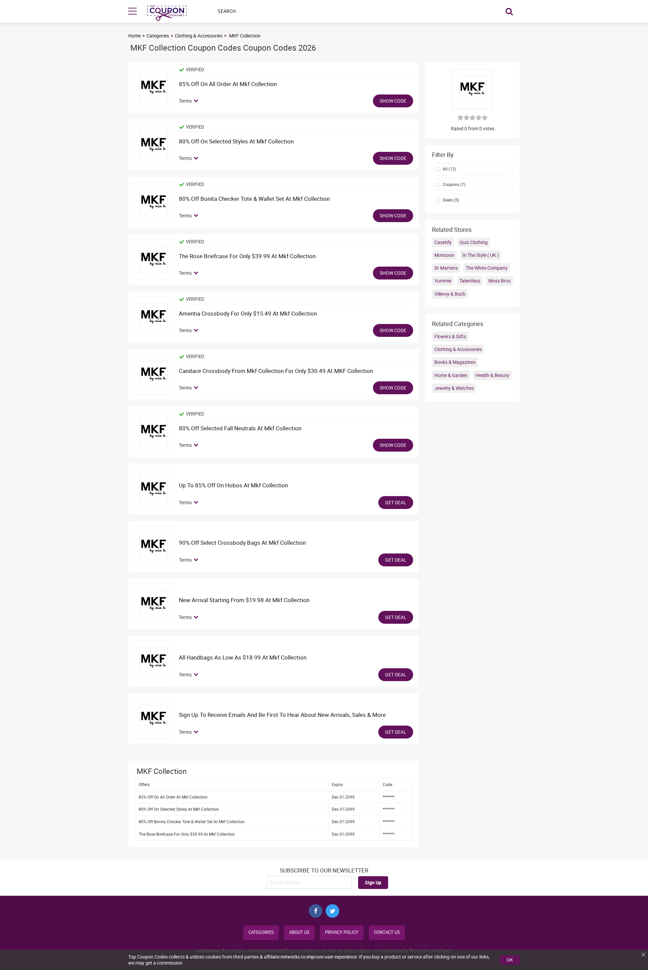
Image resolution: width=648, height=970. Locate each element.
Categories (157, 35)
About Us (299, 932)
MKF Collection (245, 35)
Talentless (469, 280)
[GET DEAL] (153, 489)
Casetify (443, 242)
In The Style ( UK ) (480, 255)
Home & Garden (450, 375)
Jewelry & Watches (454, 388)
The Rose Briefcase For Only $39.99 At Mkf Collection (247, 256)
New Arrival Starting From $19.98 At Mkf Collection (244, 600)
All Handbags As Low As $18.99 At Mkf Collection (242, 658)
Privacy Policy (341, 932)
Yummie (442, 280)
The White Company (487, 268)
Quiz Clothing (474, 242)
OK (510, 959)
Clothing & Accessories (198, 35)
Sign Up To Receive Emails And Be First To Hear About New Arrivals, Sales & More (282, 715)
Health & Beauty (492, 375)
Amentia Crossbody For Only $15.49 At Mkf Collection (248, 314)
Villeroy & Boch (449, 294)
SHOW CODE (393, 101)
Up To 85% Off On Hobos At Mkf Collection (233, 485)
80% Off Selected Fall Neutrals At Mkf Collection (240, 428)
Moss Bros (499, 280)
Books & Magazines (455, 362)
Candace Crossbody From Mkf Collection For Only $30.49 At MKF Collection (276, 371)
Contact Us (387, 932)
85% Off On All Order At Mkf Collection (228, 84)
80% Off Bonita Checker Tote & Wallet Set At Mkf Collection (254, 199)
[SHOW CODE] (153, 87)
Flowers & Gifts (450, 336)
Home (134, 35)
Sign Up (373, 882)
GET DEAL (395, 502)
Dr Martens (446, 268)
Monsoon (444, 255)
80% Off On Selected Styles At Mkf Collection (236, 141)
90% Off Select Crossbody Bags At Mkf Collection (242, 543)
